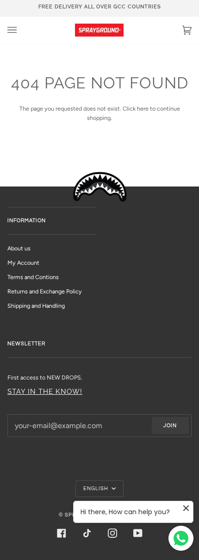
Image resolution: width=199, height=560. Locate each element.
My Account (23, 262)
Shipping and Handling (36, 305)
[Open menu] (21, 30)
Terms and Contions (33, 277)
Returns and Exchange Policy (44, 291)
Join (170, 425)
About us (19, 248)
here (143, 108)
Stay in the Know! (44, 391)
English (96, 488)
